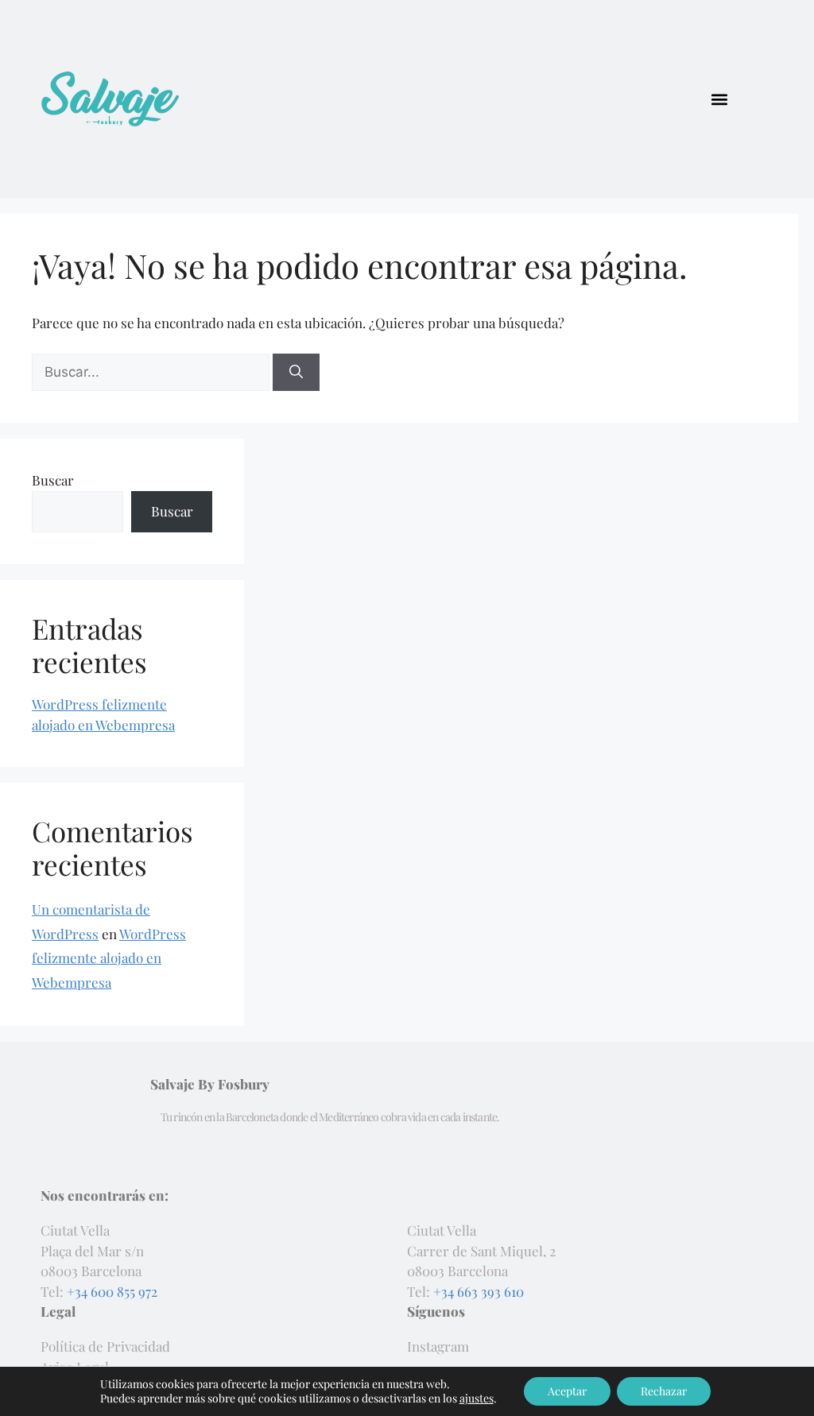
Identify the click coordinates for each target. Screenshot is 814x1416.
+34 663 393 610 (478, 1291)
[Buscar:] (152, 371)
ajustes (476, 1398)
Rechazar (664, 1391)
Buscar (53, 480)
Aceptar (567, 1391)
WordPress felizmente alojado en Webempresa (109, 958)
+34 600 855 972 (112, 1291)
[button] (720, 99)
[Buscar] (296, 373)
